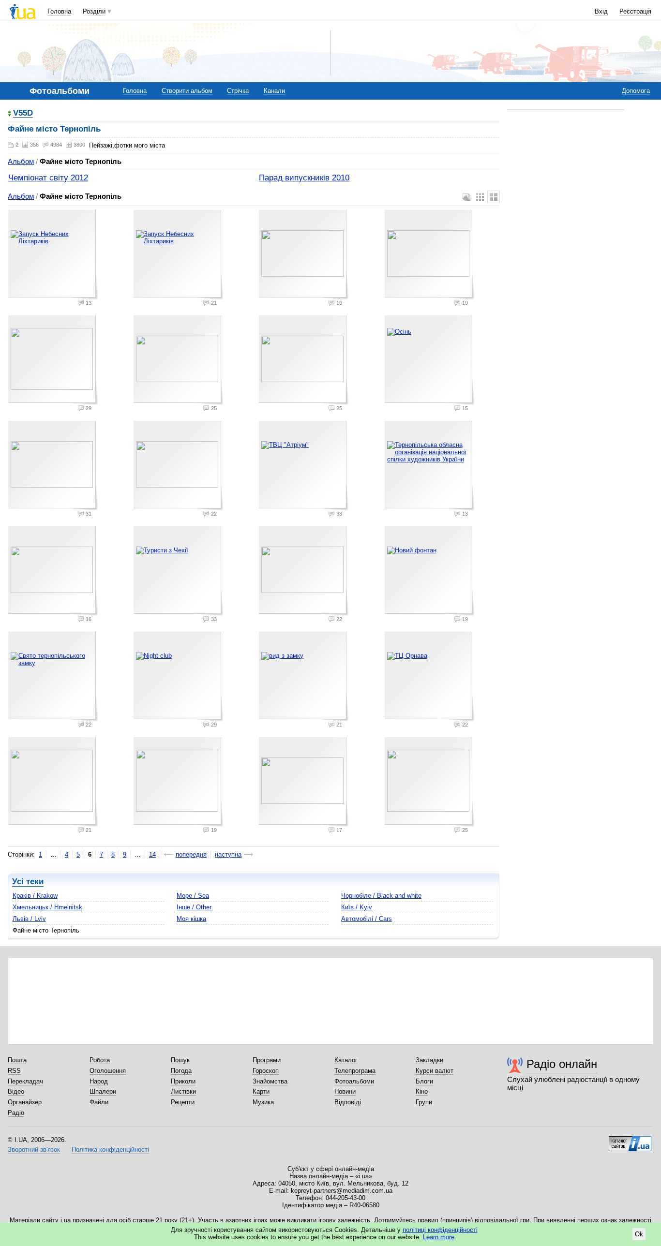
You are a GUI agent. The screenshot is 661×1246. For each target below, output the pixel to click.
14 (152, 854)
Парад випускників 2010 (304, 177)
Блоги (424, 1081)
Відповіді (347, 1102)
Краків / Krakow (35, 895)
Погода (181, 1070)
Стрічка (238, 90)
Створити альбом (187, 90)
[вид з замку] (304, 677)
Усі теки (28, 881)
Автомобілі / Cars (366, 918)
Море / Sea (193, 895)
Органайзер (25, 1102)
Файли (99, 1102)
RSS (14, 1070)
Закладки (429, 1060)
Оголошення (108, 1070)
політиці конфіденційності (440, 1229)
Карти (261, 1091)
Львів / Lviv (29, 918)
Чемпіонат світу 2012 (48, 177)
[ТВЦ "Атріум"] (304, 466)
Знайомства (270, 1081)
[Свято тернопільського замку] (53, 677)
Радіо (16, 1112)
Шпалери (103, 1091)
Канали (274, 90)
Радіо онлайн (561, 1063)
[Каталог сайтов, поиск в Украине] (630, 1140)
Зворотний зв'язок (34, 1149)
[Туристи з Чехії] (179, 571)
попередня (191, 854)
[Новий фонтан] (430, 571)
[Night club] (179, 677)
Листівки (183, 1091)
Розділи (94, 11)
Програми (267, 1060)
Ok (639, 1234)
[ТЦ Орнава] (430, 677)
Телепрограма (355, 1070)
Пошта (17, 1060)
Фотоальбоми (354, 1081)
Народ (99, 1081)
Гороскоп (266, 1070)
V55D (23, 113)
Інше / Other (194, 907)
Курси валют (434, 1070)
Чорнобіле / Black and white (381, 895)
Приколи (183, 1081)
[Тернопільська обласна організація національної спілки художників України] (430, 466)
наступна (228, 854)
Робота (100, 1060)
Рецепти (183, 1102)
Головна (59, 11)
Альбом (21, 161)
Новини (345, 1091)
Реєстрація (635, 11)
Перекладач (25, 1081)
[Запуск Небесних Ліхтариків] (53, 255)
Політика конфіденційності (110, 1149)
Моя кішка (191, 918)
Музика (263, 1102)
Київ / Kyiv (356, 907)
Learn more (438, 1237)
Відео (16, 1091)
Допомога (636, 90)
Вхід (601, 11)
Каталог (346, 1060)
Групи (424, 1102)
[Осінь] (430, 360)
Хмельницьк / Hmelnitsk (47, 907)
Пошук (180, 1060)
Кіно (422, 1091)
